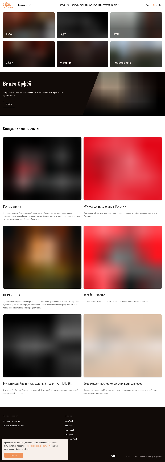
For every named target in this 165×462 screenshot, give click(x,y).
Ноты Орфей (69, 435)
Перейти (10, 104)
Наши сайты (22, 5)
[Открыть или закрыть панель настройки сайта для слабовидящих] (147, 5)
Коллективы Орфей (71, 439)
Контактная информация (11, 421)
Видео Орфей (69, 426)
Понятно (13, 455)
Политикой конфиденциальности (39, 446)
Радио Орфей (69, 421)
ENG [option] (160, 5)
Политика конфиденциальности (13, 426)
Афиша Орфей (69, 430)
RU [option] (154, 5)
